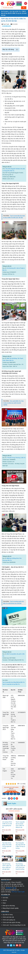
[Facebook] (8, 945)
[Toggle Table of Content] (16, 49)
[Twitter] (11, 945)
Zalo (14, 888)
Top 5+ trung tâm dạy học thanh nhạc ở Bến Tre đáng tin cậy (20, 824)
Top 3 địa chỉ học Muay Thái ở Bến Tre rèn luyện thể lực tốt (6, 845)
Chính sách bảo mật (8, 917)
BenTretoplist (4, 11)
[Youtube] (17, 945)
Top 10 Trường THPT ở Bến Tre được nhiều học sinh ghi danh (6, 866)
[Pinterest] (20, 945)
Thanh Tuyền (6, 24)
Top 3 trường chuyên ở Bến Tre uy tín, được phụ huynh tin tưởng (20, 866)
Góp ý (4, 903)
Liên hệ (5, 900)
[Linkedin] (14, 945)
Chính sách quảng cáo (9, 920)
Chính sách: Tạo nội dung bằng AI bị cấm (14, 925)
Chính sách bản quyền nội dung (11, 922)
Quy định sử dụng (8, 914)
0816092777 (9, 888)
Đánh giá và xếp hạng (9, 905)
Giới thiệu (5, 897)
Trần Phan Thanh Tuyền (17, 891)
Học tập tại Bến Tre (15, 11)
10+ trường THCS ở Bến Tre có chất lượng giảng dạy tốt (7, 824)
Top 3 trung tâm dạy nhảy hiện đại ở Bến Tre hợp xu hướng (20, 845)
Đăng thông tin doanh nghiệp (10, 908)
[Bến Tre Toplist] (14, 3)
